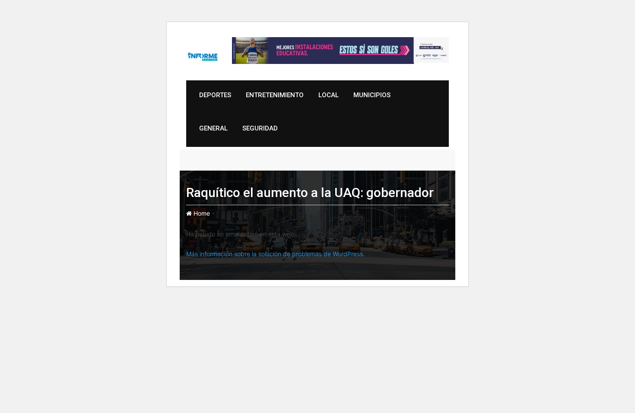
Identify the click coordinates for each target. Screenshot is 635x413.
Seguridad (260, 128)
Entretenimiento (275, 95)
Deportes (215, 95)
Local (328, 95)
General (213, 128)
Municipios (372, 95)
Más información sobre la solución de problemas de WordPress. (275, 253)
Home (201, 213)
